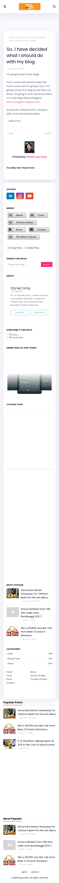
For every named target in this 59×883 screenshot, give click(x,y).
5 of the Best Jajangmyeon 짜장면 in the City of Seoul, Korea (36, 742)
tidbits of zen (22, 37)
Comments (17, 337)
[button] (23, 390)
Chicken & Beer (24, 222)
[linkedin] (10, 196)
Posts (14, 334)
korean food (30, 658)
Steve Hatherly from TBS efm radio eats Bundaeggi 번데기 (35, 612)
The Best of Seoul (26, 237)
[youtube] (29, 196)
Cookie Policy (33, 248)
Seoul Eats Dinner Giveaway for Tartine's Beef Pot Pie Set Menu (34, 593)
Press (19, 229)
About (19, 215)
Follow (20, 312)
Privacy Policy (16, 248)
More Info (39, 312)
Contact (41, 229)
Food (30, 653)
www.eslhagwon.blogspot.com (23, 101)
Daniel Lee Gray (36, 157)
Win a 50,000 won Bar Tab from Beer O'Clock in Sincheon (36, 631)
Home (11, 37)
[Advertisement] (16, 526)
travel (30, 663)
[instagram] (20, 196)
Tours (41, 215)
